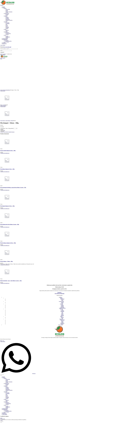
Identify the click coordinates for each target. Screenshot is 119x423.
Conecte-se (2, 52)
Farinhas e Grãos (61, 301)
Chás (62, 309)
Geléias (62, 322)
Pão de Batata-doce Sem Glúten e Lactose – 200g (9, 224)
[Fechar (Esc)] (0, 374)
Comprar (2, 129)
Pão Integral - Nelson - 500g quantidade (7, 128)
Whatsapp (1, 5)
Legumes (62, 306)
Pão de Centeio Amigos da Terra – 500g (7, 150)
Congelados (62, 311)
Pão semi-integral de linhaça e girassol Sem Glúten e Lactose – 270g (13, 187)
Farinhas (62, 302)
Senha (1, 50)
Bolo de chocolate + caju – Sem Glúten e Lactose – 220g (11, 280)
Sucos (62, 300)
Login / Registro (4, 414)
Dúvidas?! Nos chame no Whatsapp (59, 293)
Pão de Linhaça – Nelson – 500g (6, 261)
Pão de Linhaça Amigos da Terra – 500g (8, 242)
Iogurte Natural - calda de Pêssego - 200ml (6, 120)
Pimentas (62, 314)
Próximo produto (2, 106)
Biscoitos (62, 317)
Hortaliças (62, 305)
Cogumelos (62, 310)
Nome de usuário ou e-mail (4, 48)
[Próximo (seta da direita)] (1, 375)
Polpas (62, 299)
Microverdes (62, 307)
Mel (62, 312)
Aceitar (1, 420)
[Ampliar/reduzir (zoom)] (3, 374)
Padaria (61, 316)
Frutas (62, 304)
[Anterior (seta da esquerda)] (0, 375)
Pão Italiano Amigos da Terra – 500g (7, 169)
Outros (62, 313)
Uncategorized (60, 324)
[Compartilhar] (1, 374)
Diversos (62, 320)
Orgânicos (60, 297)
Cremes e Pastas (62, 319)
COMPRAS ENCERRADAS (4, 153)
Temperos (62, 315)
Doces (62, 321)
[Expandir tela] (2, 374)
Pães (4, 130)
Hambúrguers (62, 323)
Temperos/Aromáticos (62, 308)
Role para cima (2, 418)
